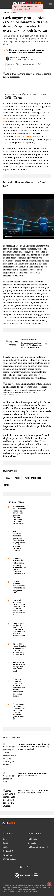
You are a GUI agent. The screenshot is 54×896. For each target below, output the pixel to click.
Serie (6, 485)
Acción (17, 478)
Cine (5, 839)
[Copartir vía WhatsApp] (7, 69)
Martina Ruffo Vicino (18, 57)
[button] (50, 4)
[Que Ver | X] (21, 867)
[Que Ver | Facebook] (33, 867)
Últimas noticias (9, 859)
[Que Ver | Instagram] (27, 867)
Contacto (32, 843)
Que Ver (6, 12)
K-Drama (7, 478)
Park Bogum (35, 103)
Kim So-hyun (14, 299)
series (13, 12)
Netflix (5, 847)
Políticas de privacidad (38, 847)
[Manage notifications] (49, 884)
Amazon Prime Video (27, 136)
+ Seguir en (11, 64)
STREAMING (8, 851)
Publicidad (32, 839)
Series (5, 843)
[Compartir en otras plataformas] (12, 69)
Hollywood (7, 855)
